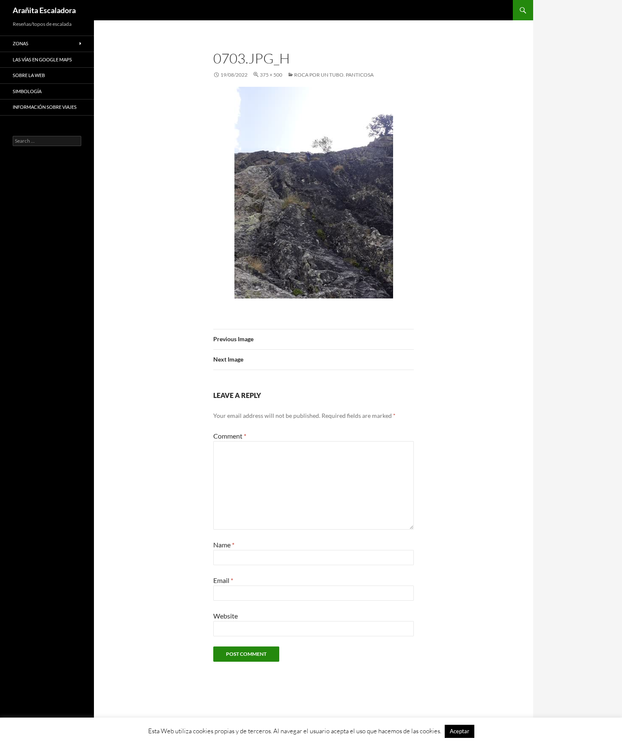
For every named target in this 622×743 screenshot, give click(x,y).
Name (223, 545)
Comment (229, 436)
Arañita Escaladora (44, 10)
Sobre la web (29, 75)
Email (223, 580)
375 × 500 (271, 75)
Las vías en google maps (42, 59)
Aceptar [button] (459, 731)
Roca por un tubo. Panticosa (334, 75)
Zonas (20, 43)
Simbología (27, 91)
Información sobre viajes (45, 107)
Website (225, 616)
